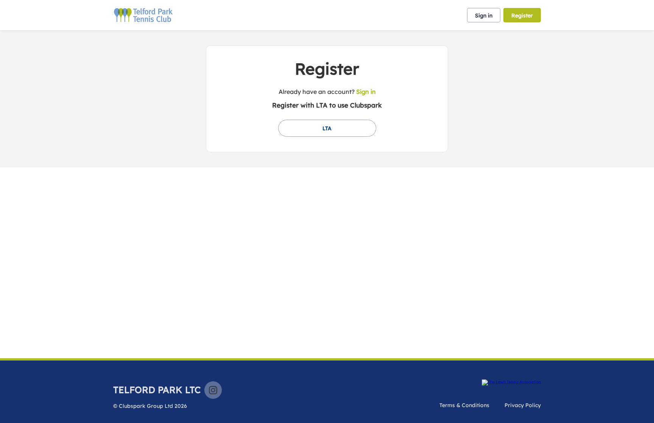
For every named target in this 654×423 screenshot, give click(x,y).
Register (522, 15)
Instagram (213, 390)
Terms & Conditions (464, 405)
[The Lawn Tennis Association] (511, 382)
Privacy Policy (523, 405)
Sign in (483, 15)
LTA (327, 128)
